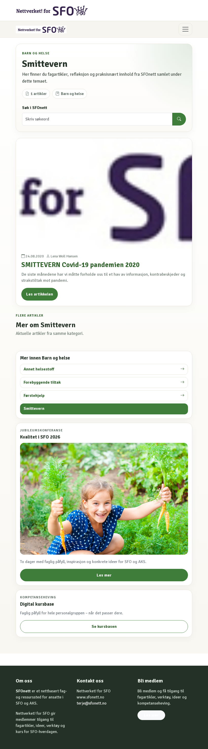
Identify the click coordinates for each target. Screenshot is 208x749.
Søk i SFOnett (34, 107)
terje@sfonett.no (92, 703)
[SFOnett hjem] (52, 10)
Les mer (104, 575)
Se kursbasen (104, 626)
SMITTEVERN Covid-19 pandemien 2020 (80, 265)
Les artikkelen (39, 294)
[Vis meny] (185, 29)
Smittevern (34, 408)
